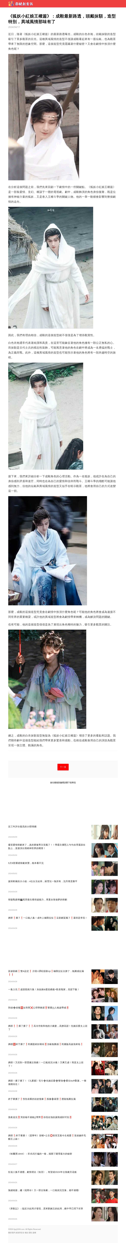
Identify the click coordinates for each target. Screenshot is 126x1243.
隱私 (30, 1233)
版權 (34, 1233)
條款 (26, 1233)
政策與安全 (20, 1233)
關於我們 (11, 1233)
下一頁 (63, 767)
